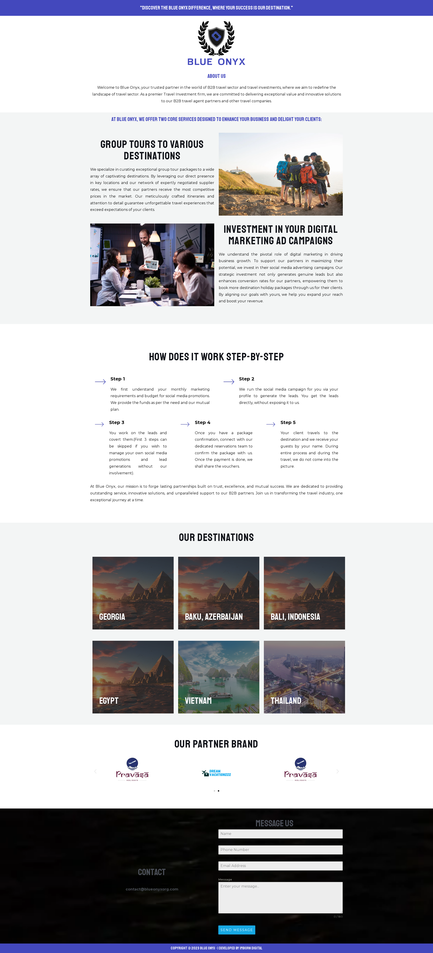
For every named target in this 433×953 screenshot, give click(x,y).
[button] (95, 771)
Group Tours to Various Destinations (152, 150)
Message (225, 879)
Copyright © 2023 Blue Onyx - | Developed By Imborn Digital (216, 948)
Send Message (237, 930)
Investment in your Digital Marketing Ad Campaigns (281, 234)
